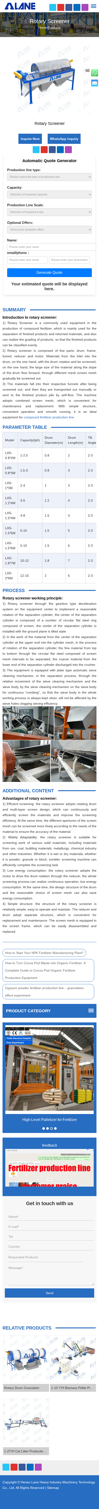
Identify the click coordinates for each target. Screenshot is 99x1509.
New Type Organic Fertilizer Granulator (50, 1120)
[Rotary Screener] (4, 80)
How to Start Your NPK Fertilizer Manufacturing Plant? (44, 953)
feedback (49, 1145)
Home (42, 27)
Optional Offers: (20, 223)
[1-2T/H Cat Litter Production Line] (26, 1422)
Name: (12, 240)
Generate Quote (49, 273)
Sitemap (53, 1488)
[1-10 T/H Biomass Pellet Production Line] (73, 1358)
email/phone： (18, 253)
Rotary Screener (50, 21)
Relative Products (27, 1327)
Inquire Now (30, 139)
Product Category (28, 1011)
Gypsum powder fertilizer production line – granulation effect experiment (44, 991)
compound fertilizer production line (49, 417)
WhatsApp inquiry (64, 139)
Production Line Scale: (25, 205)
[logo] (20, 6)
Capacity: (14, 187)
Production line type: (24, 170)
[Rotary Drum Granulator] (26, 1358)
